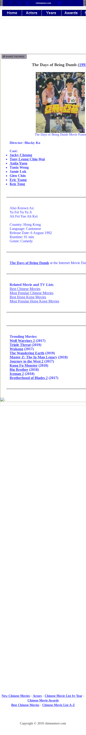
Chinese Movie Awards (43, 700)
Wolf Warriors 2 (22, 341)
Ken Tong (17, 184)
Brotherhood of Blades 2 (29, 378)
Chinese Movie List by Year (63, 696)
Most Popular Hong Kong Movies (34, 301)
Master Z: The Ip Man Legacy (33, 357)
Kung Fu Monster (24, 365)
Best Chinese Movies (25, 289)
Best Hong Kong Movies (28, 297)
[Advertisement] (43, 447)
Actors (37, 696)
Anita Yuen (18, 163)
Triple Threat (20, 345)
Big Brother (19, 370)
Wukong (16, 349)
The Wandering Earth (27, 353)
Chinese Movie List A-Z (58, 705)
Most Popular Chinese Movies (31, 293)
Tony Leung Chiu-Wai (27, 159)
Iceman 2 (17, 374)
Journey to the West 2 (26, 361)
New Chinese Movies (16, 696)
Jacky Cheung (21, 155)
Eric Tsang (18, 180)
